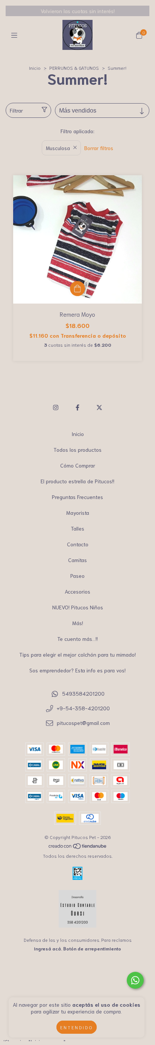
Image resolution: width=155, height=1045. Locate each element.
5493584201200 (83, 693)
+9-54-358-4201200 (83, 708)
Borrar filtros (98, 147)
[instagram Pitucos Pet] (56, 407)
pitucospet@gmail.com (83, 722)
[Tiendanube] (78, 847)
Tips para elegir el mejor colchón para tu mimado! (77, 654)
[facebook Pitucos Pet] (77, 407)
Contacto (77, 544)
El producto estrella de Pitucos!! (77, 481)
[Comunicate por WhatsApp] (135, 980)
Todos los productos (77, 449)
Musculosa (58, 147)
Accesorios (77, 591)
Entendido (76, 1027)
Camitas (77, 559)
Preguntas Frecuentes (77, 496)
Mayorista (77, 512)
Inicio (35, 68)
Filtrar (16, 110)
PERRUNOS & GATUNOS (74, 68)
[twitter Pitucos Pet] (99, 407)
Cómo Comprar (77, 465)
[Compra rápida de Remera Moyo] (77, 288)
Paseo (77, 575)
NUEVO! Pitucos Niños (77, 607)
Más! (77, 622)
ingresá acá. (48, 948)
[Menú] (16, 35)
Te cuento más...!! (77, 638)
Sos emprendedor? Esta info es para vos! (77, 670)
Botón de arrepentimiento (92, 948)
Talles (77, 528)
